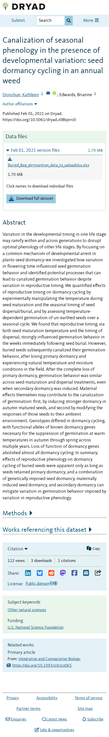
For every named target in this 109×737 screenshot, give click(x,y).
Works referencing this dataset (44, 530)
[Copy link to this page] (98, 573)
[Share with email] (86, 573)
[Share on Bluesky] (40, 573)
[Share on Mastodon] (63, 573)
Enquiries (18, 719)
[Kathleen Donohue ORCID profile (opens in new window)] (54, 94)
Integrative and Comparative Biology (50, 659)
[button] (54, 150)
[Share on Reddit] (51, 573)
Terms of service (88, 698)
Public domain (37, 584)
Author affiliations (18, 104)
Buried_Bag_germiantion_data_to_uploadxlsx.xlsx (48, 165)
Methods (15, 513)
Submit (18, 21)
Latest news (56, 719)
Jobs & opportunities (57, 730)
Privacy (13, 698)
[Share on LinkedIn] (28, 573)
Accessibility (47, 698)
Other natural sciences (27, 610)
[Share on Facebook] (74, 573)
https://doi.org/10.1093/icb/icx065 (42, 666)
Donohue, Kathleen (21, 95)
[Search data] (69, 20)
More (88, 21)
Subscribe (95, 719)
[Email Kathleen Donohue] (48, 94)
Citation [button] (15, 549)
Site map (85, 709)
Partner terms (28, 709)
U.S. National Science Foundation (35, 628)
